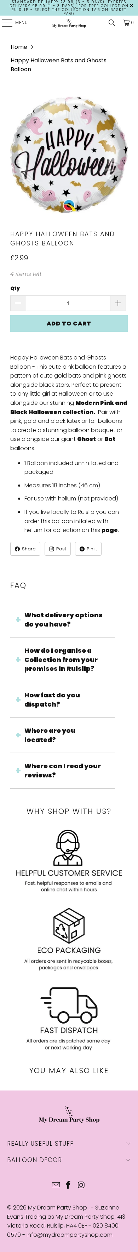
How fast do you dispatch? (52, 700)
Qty (15, 288)
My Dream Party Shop (58, 1207)
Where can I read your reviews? (62, 770)
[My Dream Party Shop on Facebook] (68, 1185)
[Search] (112, 23)
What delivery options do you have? (63, 620)
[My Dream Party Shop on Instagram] (81, 1185)
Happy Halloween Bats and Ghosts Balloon (59, 65)
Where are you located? (49, 735)
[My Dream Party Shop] (69, 23)
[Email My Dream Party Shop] (56, 1185)
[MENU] (3, 23)
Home (19, 47)
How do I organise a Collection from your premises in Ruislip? (61, 659)
